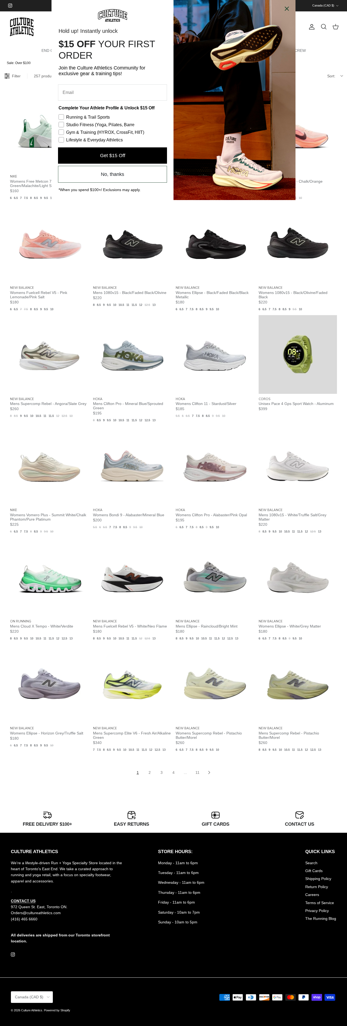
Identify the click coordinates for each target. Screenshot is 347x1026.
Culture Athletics (31, 1010)
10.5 (121, 304)
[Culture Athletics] (21, 27)
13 (154, 304)
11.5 (134, 304)
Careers (312, 894)
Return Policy (316, 887)
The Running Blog (320, 918)
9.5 (46, 197)
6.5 (16, 197)
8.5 (36, 197)
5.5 (178, 415)
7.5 (26, 197)
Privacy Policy (317, 910)
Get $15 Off (112, 155)
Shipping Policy (318, 878)
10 (300, 197)
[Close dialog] (286, 8)
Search (311, 863)
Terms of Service (319, 903)
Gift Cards (314, 871)
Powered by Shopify (57, 1010)
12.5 (147, 304)
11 (127, 304)
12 (140, 304)
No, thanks (112, 174)
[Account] (310, 27)
